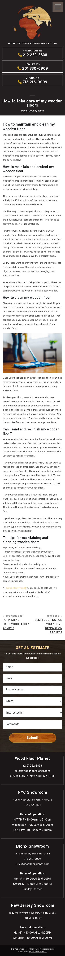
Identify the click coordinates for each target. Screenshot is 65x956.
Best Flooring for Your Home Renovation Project (48, 624)
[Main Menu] (58, 7)
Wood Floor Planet (16, 588)
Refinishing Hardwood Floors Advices (17, 622)
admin (41, 110)
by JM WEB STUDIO (38, 951)
